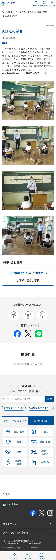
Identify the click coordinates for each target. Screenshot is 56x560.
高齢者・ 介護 (19, 462)
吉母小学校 (42, 12)
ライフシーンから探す (14, 420)
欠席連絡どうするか (38, 407)
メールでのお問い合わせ (15, 532)
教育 (19, 442)
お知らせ (41, 559)
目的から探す (41, 420)
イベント (28, 559)
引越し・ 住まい (45, 452)
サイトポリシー (11, 524)
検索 (49, 398)
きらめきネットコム (25, 12)
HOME (9, 12)
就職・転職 (45, 442)
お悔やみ (45, 462)
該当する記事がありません (28, 364)
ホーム (14, 559)
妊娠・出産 (19, 431)
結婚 (19, 452)
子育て (45, 431)
